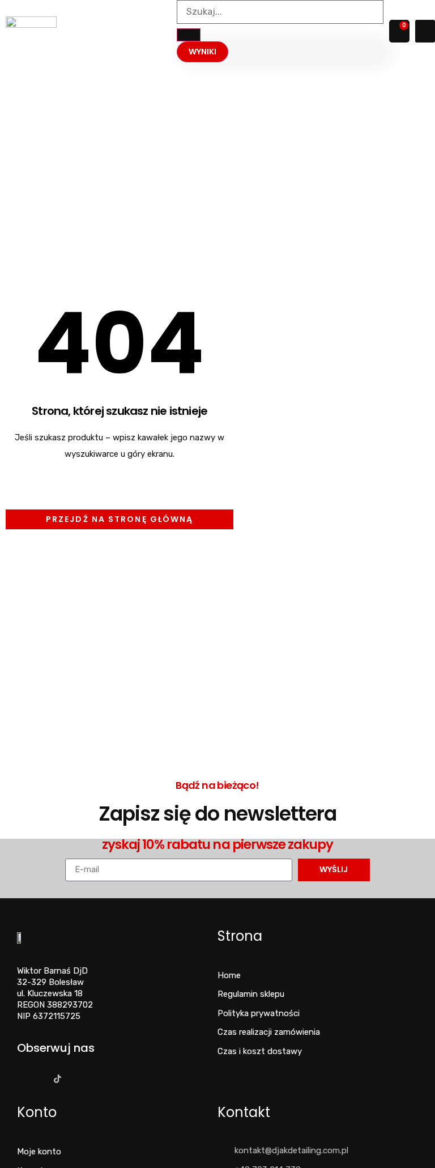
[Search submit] (189, 34)
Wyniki (202, 51)
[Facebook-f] (20, 1078)
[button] (425, 31)
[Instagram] (39, 1078)
